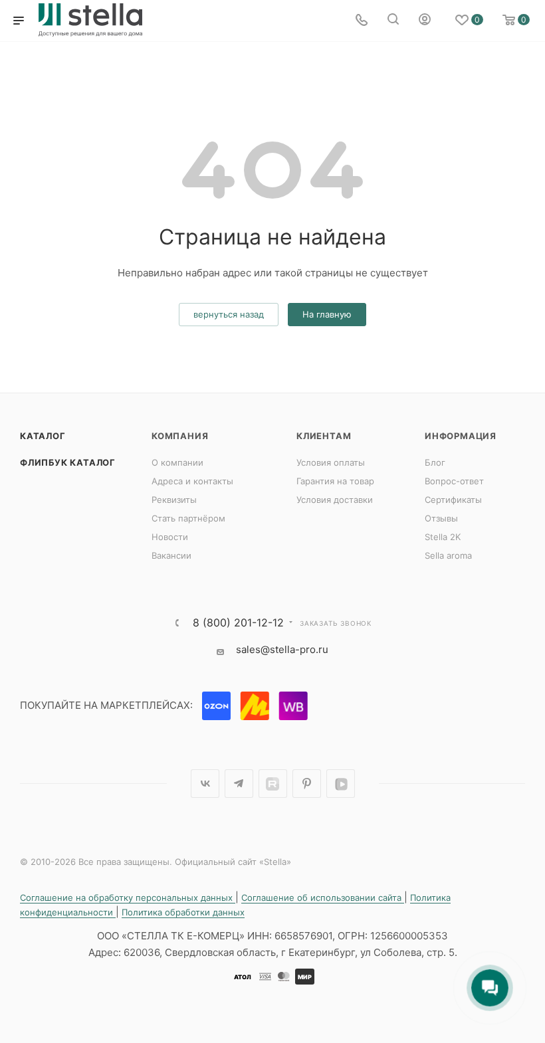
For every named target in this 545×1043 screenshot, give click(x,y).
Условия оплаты (330, 462)
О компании (177, 462)
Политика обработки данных (183, 912)
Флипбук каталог (68, 462)
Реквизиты (174, 499)
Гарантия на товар (335, 481)
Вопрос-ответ (454, 481)
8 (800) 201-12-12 (238, 622)
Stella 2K (443, 536)
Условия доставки (334, 499)
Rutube (273, 783)
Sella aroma (448, 555)
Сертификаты (453, 499)
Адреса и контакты (192, 481)
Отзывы (441, 518)
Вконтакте (205, 783)
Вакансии (171, 555)
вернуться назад (228, 314)
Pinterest (306, 783)
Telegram (239, 783)
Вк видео (340, 783)
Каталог (43, 435)
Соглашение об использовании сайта (322, 897)
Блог (435, 462)
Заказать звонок (336, 623)
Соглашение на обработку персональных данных (127, 897)
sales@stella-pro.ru (282, 649)
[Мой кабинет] (425, 21)
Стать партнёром (188, 518)
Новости (170, 536)
